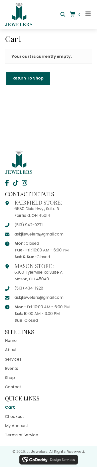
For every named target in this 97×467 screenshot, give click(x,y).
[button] (7, 183)
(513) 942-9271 (28, 225)
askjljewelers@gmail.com (38, 234)
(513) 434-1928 (28, 288)
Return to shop (28, 78)
